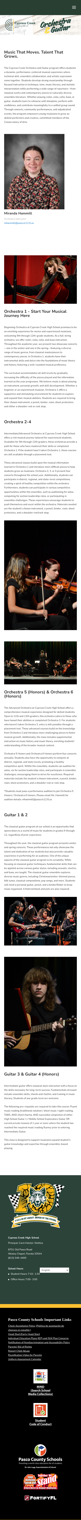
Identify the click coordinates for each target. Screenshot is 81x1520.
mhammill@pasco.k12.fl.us (19, 223)
